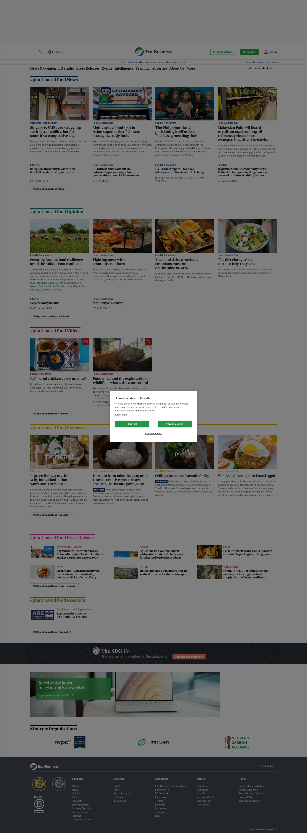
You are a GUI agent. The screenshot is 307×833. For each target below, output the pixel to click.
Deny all (132, 424)
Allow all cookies (174, 424)
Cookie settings (153, 433)
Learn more (121, 414)
